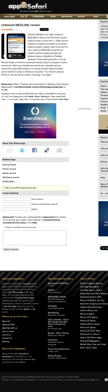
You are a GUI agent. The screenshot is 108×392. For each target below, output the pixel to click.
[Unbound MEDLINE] (2, 46)
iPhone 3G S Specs (88, 317)
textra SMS (53, 308)
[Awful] (2, 29)
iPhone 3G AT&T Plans (90, 330)
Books (103, 110)
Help (95, 16)
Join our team (8, 331)
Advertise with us (9, 327)
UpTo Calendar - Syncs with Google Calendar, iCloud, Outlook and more (58, 323)
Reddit (59, 150)
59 (49, 299)
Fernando (61, 315)
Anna (51, 292)
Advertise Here (84, 109)
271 (49, 328)
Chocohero (53, 339)
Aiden (51, 351)
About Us (6, 321)
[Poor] (5, 29)
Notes (37, 96)
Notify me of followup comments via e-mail (21, 227)
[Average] (7, 29)
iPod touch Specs (88, 327)
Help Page (63, 99)
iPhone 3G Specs (88, 320)
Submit (81, 16)
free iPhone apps (15, 292)
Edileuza (61, 335)
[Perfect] (11, 29)
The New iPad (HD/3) (89, 286)
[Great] (9, 29)
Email (103, 107)
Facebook (34, 150)
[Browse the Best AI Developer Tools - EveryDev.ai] (35, 121)
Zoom (15, 30)
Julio (56, 351)
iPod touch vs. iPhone (89, 334)
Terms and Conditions (55, 376)
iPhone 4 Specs (87, 313)
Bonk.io (61, 308)
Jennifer (52, 358)
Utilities (104, 92)
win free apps (10, 306)
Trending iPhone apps (24, 297)
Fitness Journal (9, 168)
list (34, 309)
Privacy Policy (73, 376)
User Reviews (17, 30)
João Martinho (60, 301)
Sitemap (5, 341)
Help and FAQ (8, 324)
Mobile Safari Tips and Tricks (93, 344)
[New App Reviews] (9, 16)
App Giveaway (67, 16)
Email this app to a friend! (9, 150)
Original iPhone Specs (90, 324)
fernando (53, 335)
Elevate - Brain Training (58, 333)
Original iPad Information (91, 307)
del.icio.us (47, 150)
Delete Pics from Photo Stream (94, 293)
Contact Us (7, 338)
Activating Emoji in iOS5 (90, 296)
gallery (27, 309)
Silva (60, 328)
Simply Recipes (54, 355)
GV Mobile (52, 305)
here (49, 74)
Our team (27, 283)
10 (49, 342)
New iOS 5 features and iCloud (94, 303)
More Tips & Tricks (88, 347)
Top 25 (24, 16)
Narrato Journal (9, 173)
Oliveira (54, 328)
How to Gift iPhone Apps (91, 337)
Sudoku (51, 290)
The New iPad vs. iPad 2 (91, 290)
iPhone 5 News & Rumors (91, 283)
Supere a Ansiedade (56, 343)
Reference (45, 96)
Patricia (53, 342)
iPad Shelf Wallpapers (90, 340)
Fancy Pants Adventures (59, 348)
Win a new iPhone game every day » (21, 188)
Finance (104, 101)
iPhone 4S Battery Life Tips (92, 300)
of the (36, 11)
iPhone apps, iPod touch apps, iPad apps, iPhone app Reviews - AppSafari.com (33, 5)
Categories (38, 16)
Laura (51, 285)
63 (49, 335)
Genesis (53, 315)
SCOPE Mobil (8, 181)
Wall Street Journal (11, 177)
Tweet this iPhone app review (22, 150)
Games (104, 86)
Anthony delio (61, 358)
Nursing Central (9, 164)
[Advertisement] (84, 63)
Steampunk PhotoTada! (58, 283)
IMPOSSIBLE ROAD (57, 296)
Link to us (6, 334)
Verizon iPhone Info (88, 310)
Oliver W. (57, 292)
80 (49, 315)
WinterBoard (53, 312)
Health (31, 96)
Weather (104, 104)
